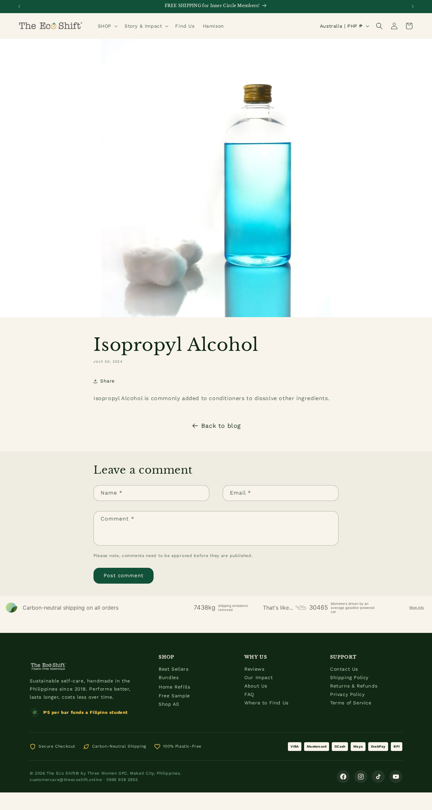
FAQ (249, 694)
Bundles (169, 677)
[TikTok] (378, 776)
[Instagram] (360, 776)
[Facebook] (343, 776)
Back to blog (221, 425)
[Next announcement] (412, 6)
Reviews (254, 669)
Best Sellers (173, 669)
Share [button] (107, 381)
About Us (255, 686)
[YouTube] (395, 776)
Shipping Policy (349, 677)
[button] (107, 26)
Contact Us (344, 669)
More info (416, 607)
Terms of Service (351, 702)
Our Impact (258, 677)
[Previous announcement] (19, 6)
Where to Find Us (266, 702)
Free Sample (174, 695)
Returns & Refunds (353, 686)
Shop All (169, 704)
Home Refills (174, 687)
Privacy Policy (347, 694)
